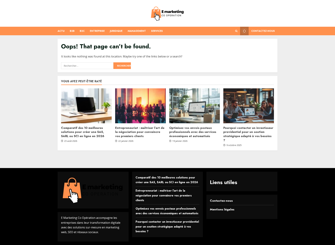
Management (137, 31)
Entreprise (97, 31)
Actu (61, 31)
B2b (72, 31)
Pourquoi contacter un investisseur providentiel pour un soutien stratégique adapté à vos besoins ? (248, 134)
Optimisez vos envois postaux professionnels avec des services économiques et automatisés (192, 132)
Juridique (116, 31)
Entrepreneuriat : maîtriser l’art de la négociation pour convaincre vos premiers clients (139, 132)
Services (157, 31)
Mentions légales (222, 209)
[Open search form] (236, 31)
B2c (82, 31)
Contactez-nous (263, 31)
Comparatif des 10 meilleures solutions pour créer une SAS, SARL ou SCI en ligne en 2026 (82, 132)
